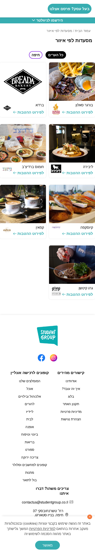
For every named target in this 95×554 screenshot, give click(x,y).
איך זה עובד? (71, 388)
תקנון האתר (71, 403)
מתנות (29, 472)
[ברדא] (23, 81)
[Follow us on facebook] (41, 356)
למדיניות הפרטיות (42, 528)
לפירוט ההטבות (79, 112)
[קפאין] (23, 204)
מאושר (47, 545)
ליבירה (88, 166)
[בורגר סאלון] (72, 81)
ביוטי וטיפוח (29, 434)
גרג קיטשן (86, 287)
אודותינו (71, 380)
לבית (29, 419)
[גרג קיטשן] (72, 264)
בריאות (29, 442)
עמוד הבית (83, 30)
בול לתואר (30, 479)
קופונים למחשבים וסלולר (29, 464)
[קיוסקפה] (72, 204)
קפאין (40, 227)
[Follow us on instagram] (53, 356)
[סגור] (89, 517)
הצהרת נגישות (71, 419)
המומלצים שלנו (29, 380)
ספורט (29, 449)
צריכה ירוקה (29, 457)
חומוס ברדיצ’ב (33, 166)
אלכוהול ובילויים (29, 396)
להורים (29, 403)
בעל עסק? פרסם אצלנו (69, 8)
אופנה (29, 426)
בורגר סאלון (84, 104)
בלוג (71, 396)
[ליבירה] (72, 143)
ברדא (40, 104)
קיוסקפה (86, 227)
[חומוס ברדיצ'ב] (23, 143)
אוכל (30, 388)
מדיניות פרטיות (71, 411)
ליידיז (29, 411)
